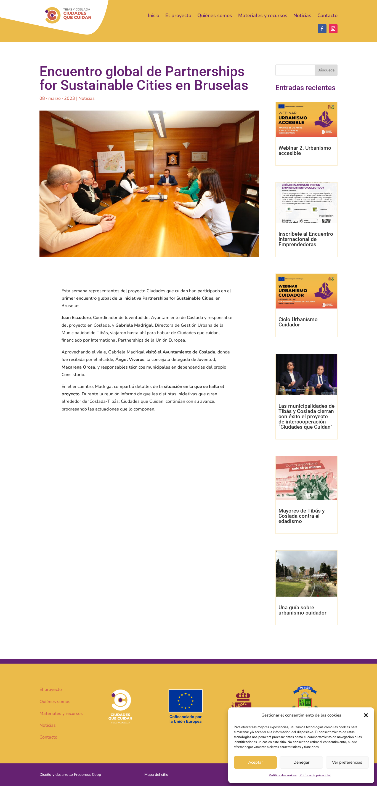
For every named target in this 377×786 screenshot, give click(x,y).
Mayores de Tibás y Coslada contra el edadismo (301, 516)
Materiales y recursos (262, 15)
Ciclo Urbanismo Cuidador (298, 322)
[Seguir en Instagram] (333, 28)
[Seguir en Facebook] (322, 28)
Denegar (301, 762)
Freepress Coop (87, 774)
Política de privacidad (315, 775)
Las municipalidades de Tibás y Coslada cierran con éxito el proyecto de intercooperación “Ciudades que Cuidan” (306, 416)
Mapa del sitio (156, 774)
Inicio (153, 15)
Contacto (327, 15)
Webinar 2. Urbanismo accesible (304, 150)
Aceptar (255, 762)
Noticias (302, 15)
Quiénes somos (214, 15)
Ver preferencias (347, 762)
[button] (366, 715)
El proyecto (178, 15)
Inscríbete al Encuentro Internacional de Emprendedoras (305, 239)
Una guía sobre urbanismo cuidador (302, 610)
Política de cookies (283, 775)
